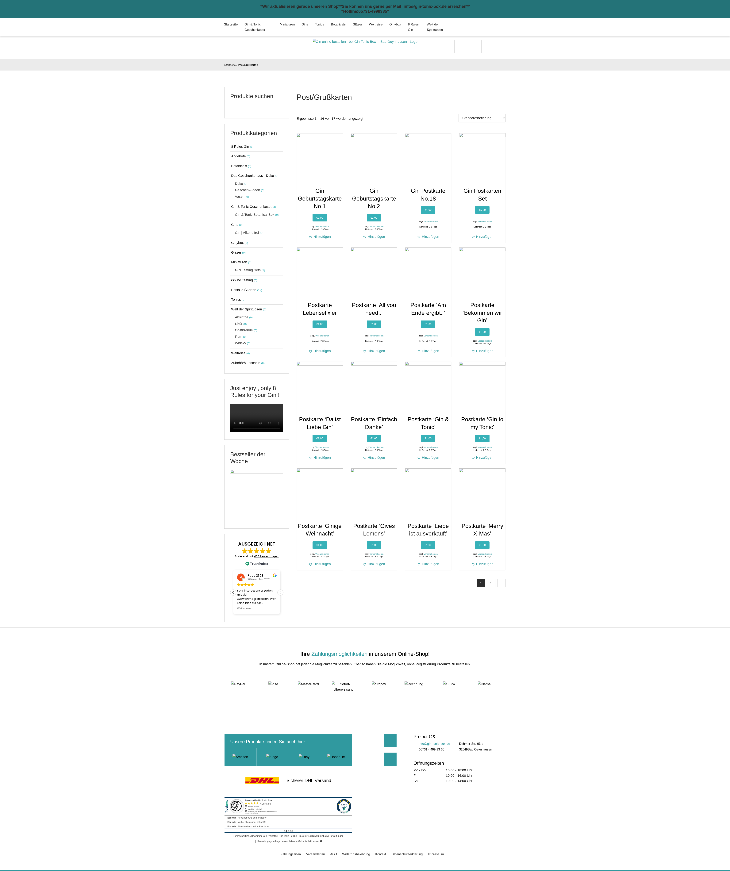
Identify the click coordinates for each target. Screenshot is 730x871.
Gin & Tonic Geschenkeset (254, 27)
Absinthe (241, 317)
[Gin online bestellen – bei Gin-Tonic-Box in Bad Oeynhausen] (365, 41)
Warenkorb (488, 46)
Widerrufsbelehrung (356, 854)
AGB (333, 854)
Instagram (390, 759)
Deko (239, 184)
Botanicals (338, 24)
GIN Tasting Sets (248, 270)
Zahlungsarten (291, 854)
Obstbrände (244, 330)
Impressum (436, 854)
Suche (461, 46)
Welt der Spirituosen (435, 27)
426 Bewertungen (266, 556)
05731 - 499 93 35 (431, 749)
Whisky (240, 343)
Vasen (239, 196)
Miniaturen (287, 24)
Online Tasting (242, 280)
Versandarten (315, 854)
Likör (238, 324)
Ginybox (395, 24)
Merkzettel (474, 46)
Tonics (319, 24)
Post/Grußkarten (243, 290)
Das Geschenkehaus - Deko (252, 176)
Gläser (357, 24)
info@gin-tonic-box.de (434, 744)
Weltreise (375, 24)
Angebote (238, 156)
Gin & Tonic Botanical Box (254, 215)
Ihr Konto (501, 46)
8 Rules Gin (413, 27)
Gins (305, 24)
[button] (320, 236)
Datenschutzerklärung (407, 854)
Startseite (231, 24)
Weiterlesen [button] (244, 608)
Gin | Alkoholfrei (247, 233)
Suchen (275, 108)
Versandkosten (322, 226)
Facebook (390, 740)
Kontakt (380, 854)
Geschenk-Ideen (247, 190)
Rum (238, 337)
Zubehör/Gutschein (245, 363)
